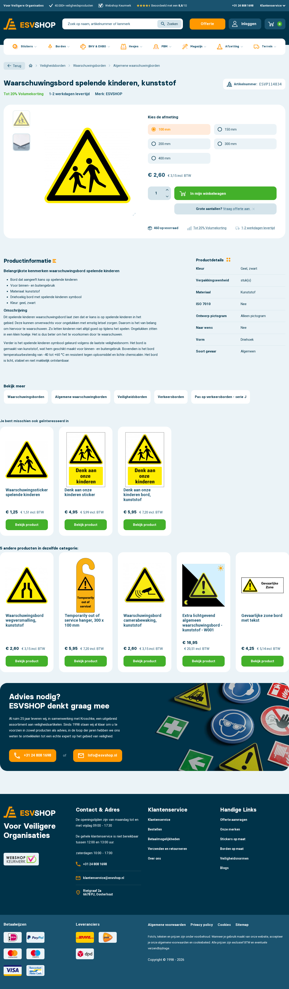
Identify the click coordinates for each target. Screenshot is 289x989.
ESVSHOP (114, 94)
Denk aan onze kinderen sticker (80, 492)
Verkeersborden (171, 397)
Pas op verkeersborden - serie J (220, 397)
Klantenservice (271, 5)
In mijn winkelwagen (208, 193)
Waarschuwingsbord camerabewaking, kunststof (142, 620)
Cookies (224, 925)
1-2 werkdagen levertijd (69, 94)
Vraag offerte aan (237, 209)
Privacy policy (202, 925)
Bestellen (155, 829)
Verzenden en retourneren (167, 849)
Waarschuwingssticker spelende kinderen (27, 492)
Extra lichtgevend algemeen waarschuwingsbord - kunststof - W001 (202, 622)
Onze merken (230, 829)
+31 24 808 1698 (242, 5)
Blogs (224, 868)
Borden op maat (232, 849)
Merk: (100, 94)
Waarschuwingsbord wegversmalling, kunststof (25, 620)
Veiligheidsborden (132, 397)
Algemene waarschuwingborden (81, 397)
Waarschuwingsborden (25, 397)
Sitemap (242, 925)
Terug (17, 66)
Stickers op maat (232, 839)
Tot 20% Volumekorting (24, 94)
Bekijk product (26, 525)
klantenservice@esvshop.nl (103, 878)
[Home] (31, 65)
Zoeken (172, 24)
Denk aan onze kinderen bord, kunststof (137, 495)
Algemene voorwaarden (167, 925)
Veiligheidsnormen (234, 858)
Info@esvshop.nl (102, 755)
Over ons (154, 858)
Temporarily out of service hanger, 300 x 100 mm (84, 620)
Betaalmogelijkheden (164, 839)
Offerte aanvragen (207, 26)
